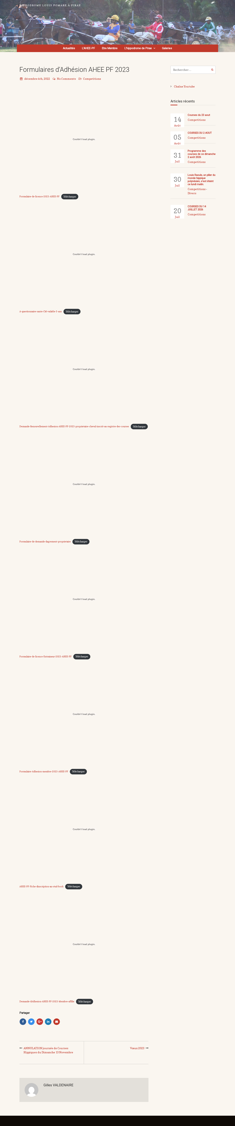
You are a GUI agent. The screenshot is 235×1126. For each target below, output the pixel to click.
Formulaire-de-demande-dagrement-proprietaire (45, 541)
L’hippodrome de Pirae (138, 48)
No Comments (66, 78)
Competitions (92, 78)
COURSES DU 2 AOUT (200, 132)
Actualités (69, 48)
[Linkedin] (48, 1021)
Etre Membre (110, 48)
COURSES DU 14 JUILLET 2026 (197, 208)
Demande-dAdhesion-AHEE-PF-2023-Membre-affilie (46, 1001)
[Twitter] (31, 1021)
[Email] (56, 1021)
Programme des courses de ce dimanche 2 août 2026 (202, 154)
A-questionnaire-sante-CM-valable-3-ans (40, 311)
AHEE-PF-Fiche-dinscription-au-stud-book (41, 886)
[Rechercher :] (193, 69)
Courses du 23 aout (199, 115)
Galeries (167, 48)
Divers (192, 193)
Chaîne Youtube (184, 86)
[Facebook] (23, 1021)
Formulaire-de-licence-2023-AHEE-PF (39, 196)
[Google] (39, 1021)
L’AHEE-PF (88, 48)
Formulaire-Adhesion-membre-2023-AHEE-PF (43, 771)
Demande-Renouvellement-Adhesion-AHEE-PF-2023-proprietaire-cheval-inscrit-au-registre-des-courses (74, 426)
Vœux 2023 (137, 1048)
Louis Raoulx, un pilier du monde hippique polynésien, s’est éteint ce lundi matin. (201, 179)
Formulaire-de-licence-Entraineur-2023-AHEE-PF (45, 656)
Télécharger (69, 196)
